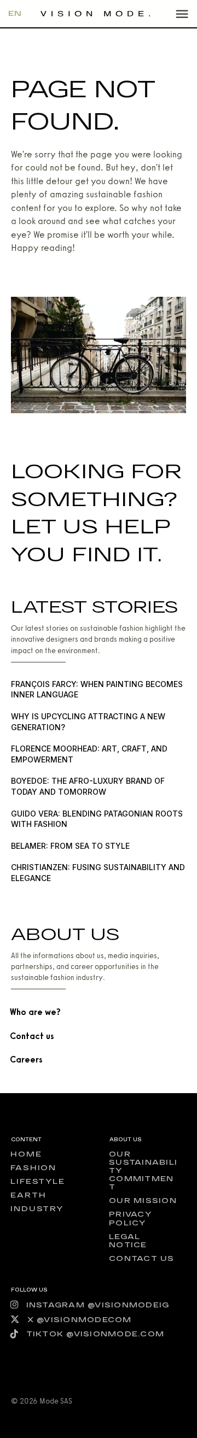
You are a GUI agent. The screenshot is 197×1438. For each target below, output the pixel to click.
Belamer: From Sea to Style (70, 845)
